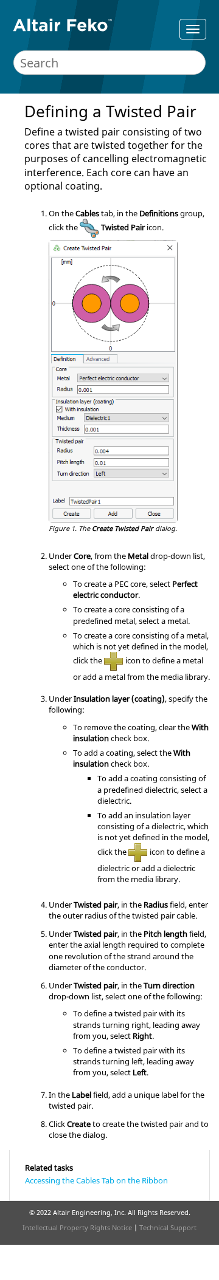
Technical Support (167, 1227)
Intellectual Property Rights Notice (77, 1227)
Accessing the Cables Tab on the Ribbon (96, 1180)
